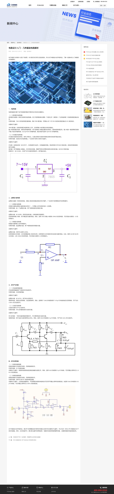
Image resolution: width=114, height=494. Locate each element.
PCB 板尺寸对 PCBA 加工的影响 (94, 62)
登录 (101, 5)
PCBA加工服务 (10, 491)
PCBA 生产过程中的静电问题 (93, 55)
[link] (8, 42)
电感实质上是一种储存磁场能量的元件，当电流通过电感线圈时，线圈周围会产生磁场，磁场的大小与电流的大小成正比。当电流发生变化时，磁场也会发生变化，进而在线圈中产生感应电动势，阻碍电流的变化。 (99, 118)
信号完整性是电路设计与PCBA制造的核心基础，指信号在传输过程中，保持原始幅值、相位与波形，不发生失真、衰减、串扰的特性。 (99, 125)
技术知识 (19, 42)
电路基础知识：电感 (98, 115)
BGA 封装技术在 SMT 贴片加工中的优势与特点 (24, 440)
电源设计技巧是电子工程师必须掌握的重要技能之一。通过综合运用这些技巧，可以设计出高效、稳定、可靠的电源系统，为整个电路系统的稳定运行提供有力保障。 (99, 104)
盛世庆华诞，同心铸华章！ (92, 75)
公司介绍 (53, 491)
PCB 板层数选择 (90, 68)
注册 (104, 5)
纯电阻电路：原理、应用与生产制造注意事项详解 (99, 108)
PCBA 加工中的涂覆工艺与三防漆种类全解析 (95, 52)
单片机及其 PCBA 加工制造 (92, 58)
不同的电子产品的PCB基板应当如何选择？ (95, 78)
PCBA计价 (40, 5)
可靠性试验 (53, 5)
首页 (30, 5)
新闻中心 (13, 42)
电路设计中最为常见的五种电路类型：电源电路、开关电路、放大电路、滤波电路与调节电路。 (99, 97)
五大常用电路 (96, 94)
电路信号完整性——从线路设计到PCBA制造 (99, 122)
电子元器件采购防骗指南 (92, 81)
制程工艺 (64, 5)
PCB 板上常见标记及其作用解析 (94, 65)
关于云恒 (76, 5)
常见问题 (38, 491)
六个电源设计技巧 (97, 101)
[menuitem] (30, 5)
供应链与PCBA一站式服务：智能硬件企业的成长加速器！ (27, 437)
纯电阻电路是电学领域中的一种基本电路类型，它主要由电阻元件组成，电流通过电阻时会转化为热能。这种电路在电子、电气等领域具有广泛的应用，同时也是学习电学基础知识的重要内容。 (99, 111)
